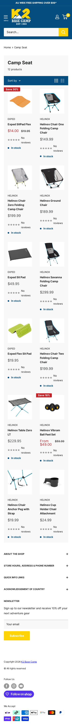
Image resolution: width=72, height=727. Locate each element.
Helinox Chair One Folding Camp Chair (52, 128)
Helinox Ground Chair (50, 202)
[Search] (63, 32)
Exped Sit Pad (17, 277)
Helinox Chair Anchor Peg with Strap (18, 509)
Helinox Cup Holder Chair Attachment (48, 509)
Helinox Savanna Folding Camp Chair (51, 281)
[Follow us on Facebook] (6, 686)
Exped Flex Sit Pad (19, 353)
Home (7, 47)
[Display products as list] (62, 80)
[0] (65, 17)
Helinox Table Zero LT (20, 432)
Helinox (45, 119)
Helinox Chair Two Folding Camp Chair (52, 358)
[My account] (57, 17)
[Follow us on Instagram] (14, 686)
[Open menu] (6, 16)
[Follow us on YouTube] (21, 686)
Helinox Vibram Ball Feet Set (50, 432)
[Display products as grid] (56, 80)
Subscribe (17, 636)
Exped (11, 119)
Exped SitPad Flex (19, 124)
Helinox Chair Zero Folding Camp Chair (17, 205)
